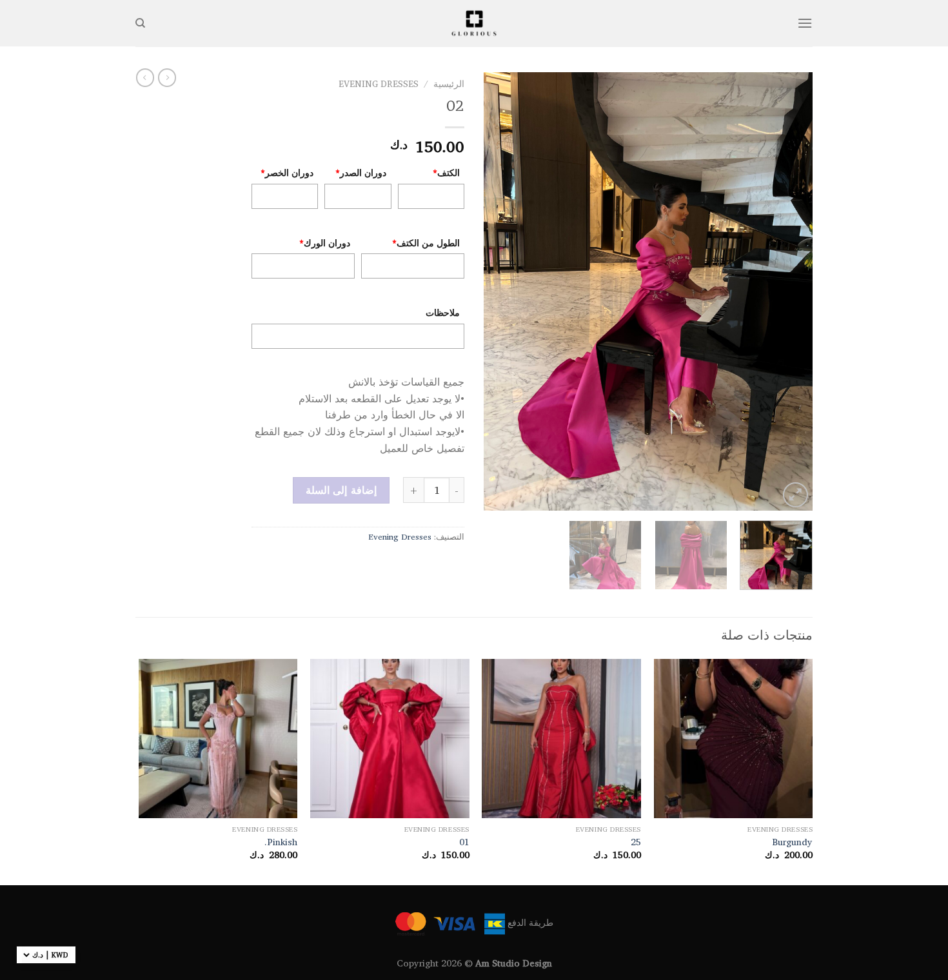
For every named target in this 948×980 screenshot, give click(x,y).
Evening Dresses (379, 84)
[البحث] (140, 23)
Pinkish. (280, 842)
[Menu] (805, 23)
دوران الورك (324, 242)
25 (636, 842)
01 (464, 842)
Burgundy (792, 842)
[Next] (497, 291)
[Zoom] (795, 494)
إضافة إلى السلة (341, 490)
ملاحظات (443, 312)
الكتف (446, 172)
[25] (561, 738)
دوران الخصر (287, 172)
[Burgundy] (733, 738)
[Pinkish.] (218, 738)
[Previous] (790, 291)
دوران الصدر (360, 172)
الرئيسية (448, 84)
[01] (389, 738)
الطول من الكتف (426, 242)
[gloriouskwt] (474, 23)
